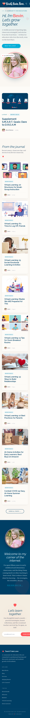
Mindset (4, 697)
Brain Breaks (5, 691)
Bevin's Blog (15, 114)
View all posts (15, 511)
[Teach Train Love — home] (13, 4)
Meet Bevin (5, 670)
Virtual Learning (7, 700)
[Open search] (26, 3)
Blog (3, 673)
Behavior (4, 694)
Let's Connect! (6, 682)
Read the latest (11, 46)
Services (4, 676)
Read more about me (15, 585)
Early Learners (6, 703)
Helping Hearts (6, 679)
